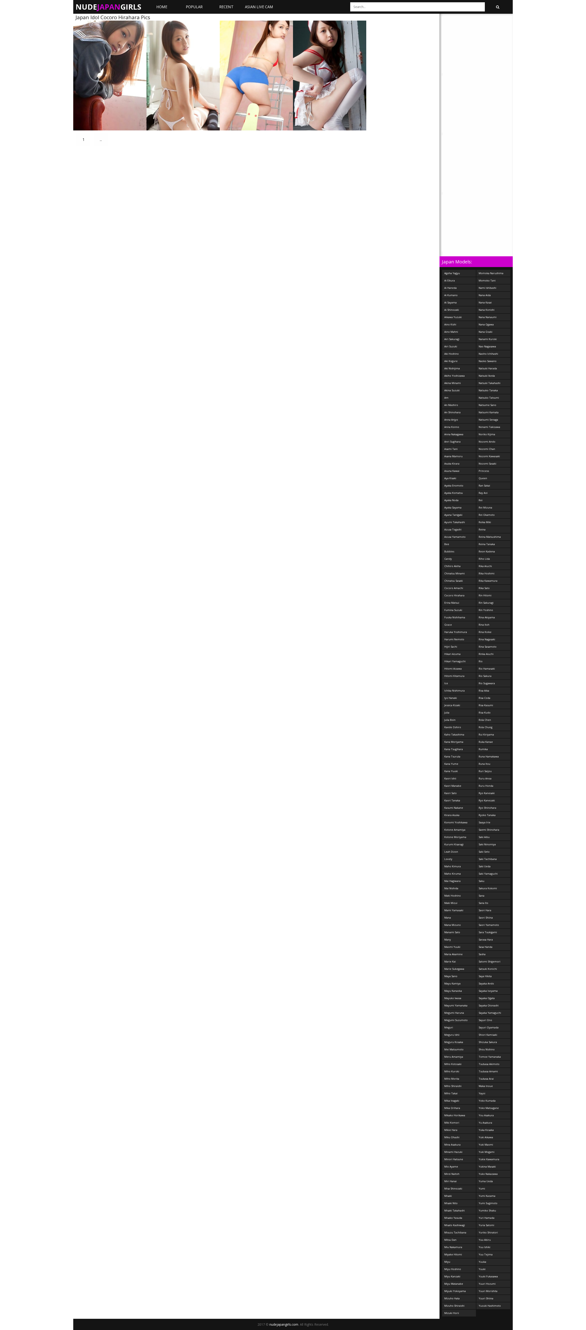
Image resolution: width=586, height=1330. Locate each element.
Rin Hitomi (485, 595)
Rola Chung (485, 727)
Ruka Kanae (486, 741)
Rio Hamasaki (487, 668)
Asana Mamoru (453, 456)
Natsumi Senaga (488, 419)
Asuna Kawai (451, 471)
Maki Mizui (450, 903)
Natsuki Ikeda (487, 375)
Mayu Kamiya (452, 983)
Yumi (482, 1188)
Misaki (448, 1196)
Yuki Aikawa (486, 1137)
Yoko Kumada (487, 1100)
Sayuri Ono (485, 1020)
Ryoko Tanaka (487, 815)
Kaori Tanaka (452, 800)
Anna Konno (451, 427)
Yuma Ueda (486, 1181)
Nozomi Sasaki (487, 463)
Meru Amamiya (453, 1056)
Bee (446, 544)
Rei (481, 500)
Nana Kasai (485, 302)
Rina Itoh (484, 624)
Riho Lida (484, 558)
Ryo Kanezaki (487, 800)
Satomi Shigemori (489, 961)
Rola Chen (485, 720)
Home (161, 6)
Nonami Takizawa (489, 427)
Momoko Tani (487, 280)
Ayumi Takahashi (454, 522)
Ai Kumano (451, 295)
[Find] (497, 6)
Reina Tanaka (487, 544)
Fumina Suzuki (453, 610)
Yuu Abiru (485, 1239)
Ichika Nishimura (454, 690)
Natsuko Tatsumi (489, 397)
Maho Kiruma (452, 873)
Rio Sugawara (487, 683)
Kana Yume (451, 763)
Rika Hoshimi (486, 573)
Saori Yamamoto (489, 925)
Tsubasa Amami (488, 1071)
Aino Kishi (450, 324)
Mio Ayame (451, 1166)
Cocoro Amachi (453, 588)
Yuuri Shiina (486, 1298)
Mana (447, 917)
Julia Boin (450, 720)
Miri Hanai (450, 1181)
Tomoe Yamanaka (490, 1056)
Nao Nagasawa (487, 346)
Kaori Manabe (452, 785)
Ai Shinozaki (451, 309)
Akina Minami (452, 383)
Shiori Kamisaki (488, 1034)
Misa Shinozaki (453, 1188)
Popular (194, 6)
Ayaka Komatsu (453, 493)
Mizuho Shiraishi (454, 1305)
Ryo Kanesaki (487, 793)
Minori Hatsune (453, 1159)
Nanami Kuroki (488, 339)
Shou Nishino (487, 1049)
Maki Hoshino (452, 895)
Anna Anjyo (451, 419)
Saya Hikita (485, 976)
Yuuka (482, 1261)
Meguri (448, 1027)
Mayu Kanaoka (453, 990)
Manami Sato (452, 932)
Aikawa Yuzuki (453, 317)
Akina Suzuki (452, 390)
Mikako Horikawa (454, 1115)
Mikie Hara (450, 1130)
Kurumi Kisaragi (454, 844)
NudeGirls (108, 7)
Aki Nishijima (452, 368)
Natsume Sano (487, 405)
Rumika (483, 749)
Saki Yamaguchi (488, 873)
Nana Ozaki (485, 331)
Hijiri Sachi (450, 646)
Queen (483, 478)
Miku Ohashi (451, 1137)
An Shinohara (452, 412)
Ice (446, 683)
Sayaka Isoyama (488, 990)
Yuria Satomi (486, 1225)
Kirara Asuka (451, 815)
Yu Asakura (485, 1122)
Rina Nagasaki (487, 639)
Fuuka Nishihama (454, 617)
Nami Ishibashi (487, 287)
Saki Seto (484, 851)
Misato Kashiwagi (454, 1225)
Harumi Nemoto (454, 639)
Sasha (482, 954)
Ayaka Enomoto (453, 485)
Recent (226, 6)
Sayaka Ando (486, 983)
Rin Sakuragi (486, 602)
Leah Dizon (451, 851)
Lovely (448, 859)
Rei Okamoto (487, 514)
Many (447, 939)
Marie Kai (450, 961)
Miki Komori (451, 1122)
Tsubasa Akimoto (489, 1064)
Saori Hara (485, 910)
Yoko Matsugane (489, 1108)
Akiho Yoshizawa (454, 375)
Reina (482, 529)
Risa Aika (484, 690)
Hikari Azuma (452, 654)
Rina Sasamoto (487, 646)
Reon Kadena (487, 551)
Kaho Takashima (454, 734)
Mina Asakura (452, 1144)
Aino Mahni (451, 331)
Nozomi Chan (487, 449)
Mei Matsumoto (454, 1049)
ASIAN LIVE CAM (259, 6)
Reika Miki (485, 522)
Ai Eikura (449, 280)
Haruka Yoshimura (455, 632)
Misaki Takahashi (454, 1210)
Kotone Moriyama (455, 837)
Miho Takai (451, 1093)
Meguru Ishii (451, 1034)
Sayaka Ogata (487, 998)
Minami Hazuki (453, 1152)
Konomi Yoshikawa (455, 822)
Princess (484, 471)
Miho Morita (451, 1078)
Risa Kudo (485, 712)
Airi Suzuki (450, 346)
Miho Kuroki (451, 1071)
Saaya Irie (484, 822)
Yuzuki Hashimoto (490, 1305)
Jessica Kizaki (452, 705)
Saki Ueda (485, 866)
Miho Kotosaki (452, 1064)
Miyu (447, 1261)
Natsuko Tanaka (488, 390)
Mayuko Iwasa (452, 998)
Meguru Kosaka (453, 1042)
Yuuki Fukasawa (488, 1276)
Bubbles (449, 551)
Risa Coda (484, 698)
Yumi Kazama (487, 1196)
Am (446, 397)
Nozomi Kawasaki (489, 456)
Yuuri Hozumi (487, 1283)
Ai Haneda (450, 287)
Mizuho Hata (452, 1298)
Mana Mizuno (452, 925)
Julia (446, 712)
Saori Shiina (486, 917)
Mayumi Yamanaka (455, 1005)
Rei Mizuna (485, 507)
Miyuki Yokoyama (455, 1291)
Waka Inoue (486, 1086)
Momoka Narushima (491, 273)
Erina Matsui (451, 602)
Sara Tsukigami (488, 932)
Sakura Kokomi (488, 888)
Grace (448, 624)
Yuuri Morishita (488, 1291)
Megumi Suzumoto (456, 1020)
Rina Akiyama (487, 617)
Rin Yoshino (486, 610)
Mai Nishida (451, 888)
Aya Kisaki (450, 478)
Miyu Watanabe (453, 1283)
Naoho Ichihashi (488, 353)
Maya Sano (450, 976)
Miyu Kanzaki (452, 1276)
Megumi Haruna (454, 1012)
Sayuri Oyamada (489, 1027)
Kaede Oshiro (452, 727)
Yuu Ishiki (484, 1247)
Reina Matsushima (490, 536)
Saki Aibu (484, 837)
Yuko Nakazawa (488, 1174)
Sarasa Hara (486, 939)
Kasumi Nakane (453, 807)
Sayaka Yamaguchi (490, 1012)
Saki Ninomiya (487, 844)
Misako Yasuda (453, 1217)
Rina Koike (485, 632)
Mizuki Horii (451, 1313)
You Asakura (486, 1115)
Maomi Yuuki (452, 947)
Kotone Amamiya (454, 829)
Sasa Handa (485, 947)
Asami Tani (451, 449)
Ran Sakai (484, 485)
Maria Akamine (453, 954)
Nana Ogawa (486, 324)
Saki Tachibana (488, 859)
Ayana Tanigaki (453, 514)
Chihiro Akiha (452, 566)
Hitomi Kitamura (454, 676)
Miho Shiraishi (452, 1086)
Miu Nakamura (453, 1247)
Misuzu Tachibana (455, 1232)
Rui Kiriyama (486, 734)
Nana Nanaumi (487, 317)
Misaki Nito (451, 1203)
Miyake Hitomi (453, 1254)
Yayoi (482, 1093)
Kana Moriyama (453, 741)
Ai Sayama (450, 302)
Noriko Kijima (487, 434)
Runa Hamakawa (489, 756)
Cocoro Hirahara (454, 595)
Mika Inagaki (451, 1100)
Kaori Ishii (450, 778)
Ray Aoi (483, 493)
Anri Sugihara (452, 441)
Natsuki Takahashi (489, 383)
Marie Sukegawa (454, 968)
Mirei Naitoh (451, 1174)
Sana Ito (483, 903)
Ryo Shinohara (487, 807)
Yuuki (482, 1269)
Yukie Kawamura (489, 1159)
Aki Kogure (451, 361)
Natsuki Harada (488, 368)
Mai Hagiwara (452, 881)
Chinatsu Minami (454, 573)
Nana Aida (485, 295)
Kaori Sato (450, 793)
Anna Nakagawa (453, 434)
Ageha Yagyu (452, 273)
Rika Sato (484, 588)
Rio (481, 661)
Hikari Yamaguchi (455, 661)
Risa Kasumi (486, 705)
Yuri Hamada (486, 1217)
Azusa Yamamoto (455, 536)
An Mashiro (451, 405)
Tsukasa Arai (486, 1078)
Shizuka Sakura (488, 1042)
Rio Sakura (485, 676)
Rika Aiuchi (485, 566)
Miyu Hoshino (452, 1269)
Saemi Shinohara (489, 829)
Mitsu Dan (450, 1239)
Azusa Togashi (452, 529)
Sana (481, 895)
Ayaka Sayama (452, 507)
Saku (481, 881)
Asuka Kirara (451, 463)
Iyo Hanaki (450, 698)
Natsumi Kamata (489, 412)
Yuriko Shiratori (488, 1232)
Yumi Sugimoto (488, 1203)
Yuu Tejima (486, 1254)
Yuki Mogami (486, 1152)
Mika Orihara (452, 1108)
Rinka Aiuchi (486, 654)
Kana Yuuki (451, 771)
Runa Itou (484, 763)
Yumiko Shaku (487, 1210)
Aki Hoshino (451, 353)
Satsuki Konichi (488, 968)
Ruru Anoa (485, 778)
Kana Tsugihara (453, 749)
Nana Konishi (486, 309)
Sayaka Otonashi (489, 1005)
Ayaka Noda (451, 500)
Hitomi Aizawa (453, 668)
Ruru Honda (486, 785)
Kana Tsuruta (452, 756)
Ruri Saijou (485, 771)
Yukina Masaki (487, 1166)
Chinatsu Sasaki (453, 580)
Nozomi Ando (487, 441)
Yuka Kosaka (486, 1130)
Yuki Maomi (486, 1144)
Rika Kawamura (488, 580)
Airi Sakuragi (451, 339)
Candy (448, 558)
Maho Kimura (452, 866)
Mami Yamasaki (453, 910)
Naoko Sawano (487, 361)
